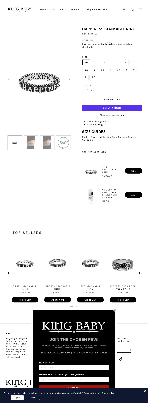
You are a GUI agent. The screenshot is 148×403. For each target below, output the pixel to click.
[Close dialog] (114, 310)
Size (85, 57)
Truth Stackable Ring (109, 170)
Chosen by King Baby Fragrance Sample (110, 193)
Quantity (88, 85)
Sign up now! (47, 362)
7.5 (119, 69)
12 (124, 62)
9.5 (93, 77)
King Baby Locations (98, 9)
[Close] (145, 390)
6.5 (103, 69)
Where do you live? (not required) (61, 374)
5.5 (86, 69)
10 (86, 62)
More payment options (112, 114)
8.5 (135, 69)
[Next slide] (69, 80)
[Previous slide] (9, 80)
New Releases (47, 9)
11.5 (115, 62)
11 (105, 62)
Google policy (107, 393)
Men (62, 9)
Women (75, 9)
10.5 (96, 62)
